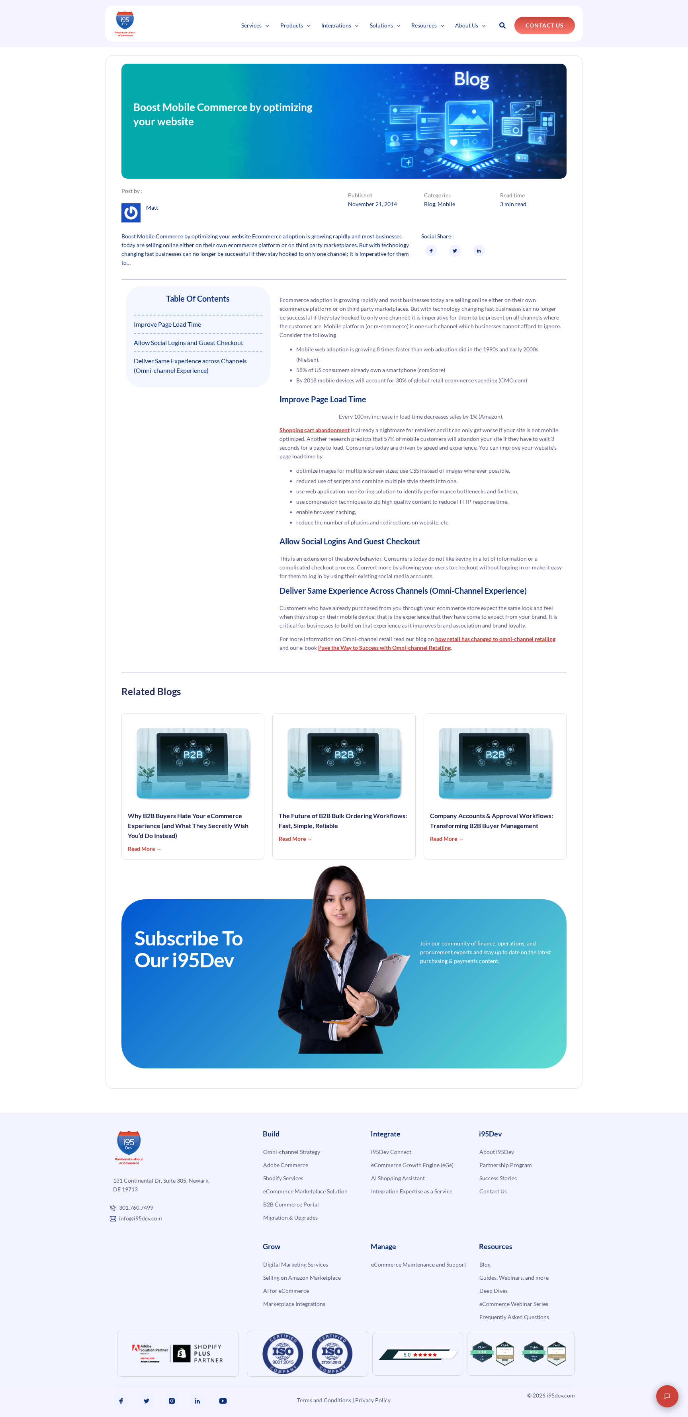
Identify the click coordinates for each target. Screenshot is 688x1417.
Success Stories (498, 1178)
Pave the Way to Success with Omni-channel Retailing (384, 647)
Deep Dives (493, 1290)
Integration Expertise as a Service (411, 1191)
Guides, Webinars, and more (514, 1277)
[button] (265, 25)
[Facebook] (121, 1401)
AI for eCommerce (286, 1290)
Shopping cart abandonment (315, 430)
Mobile (446, 204)
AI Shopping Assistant (398, 1178)
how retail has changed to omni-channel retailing (495, 638)
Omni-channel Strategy (291, 1151)
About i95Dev (496, 1151)
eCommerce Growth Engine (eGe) (412, 1165)
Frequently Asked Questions (514, 1317)
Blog (429, 204)
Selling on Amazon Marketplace (302, 1277)
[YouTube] (223, 1401)
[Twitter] (146, 1401)
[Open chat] (667, 1396)
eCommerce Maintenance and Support (418, 1264)
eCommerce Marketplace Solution (305, 1191)
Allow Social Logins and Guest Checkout (188, 342)
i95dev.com (561, 1395)
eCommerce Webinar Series (513, 1303)
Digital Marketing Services (295, 1264)
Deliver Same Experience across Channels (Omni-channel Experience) (190, 365)
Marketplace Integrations (294, 1303)
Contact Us (493, 1191)
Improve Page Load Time (167, 324)
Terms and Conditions (324, 1400)
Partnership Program (505, 1165)
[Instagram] (172, 1401)
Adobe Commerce (285, 1165)
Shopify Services (283, 1178)
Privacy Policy (373, 1400)
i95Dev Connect (391, 1151)
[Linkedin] (197, 1401)
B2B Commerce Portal (291, 1204)
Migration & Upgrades (290, 1217)
